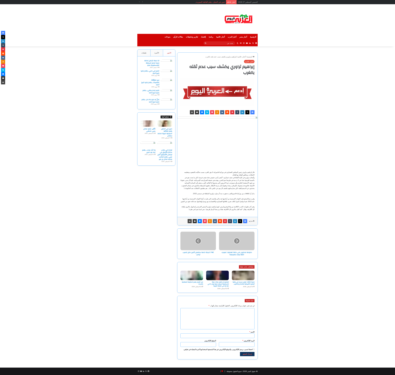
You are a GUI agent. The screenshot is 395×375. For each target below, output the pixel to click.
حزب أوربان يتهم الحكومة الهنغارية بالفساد (192, 283)
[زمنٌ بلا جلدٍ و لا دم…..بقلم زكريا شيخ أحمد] (166, 102)
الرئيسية (253, 37)
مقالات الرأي (178, 37)
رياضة (211, 37)
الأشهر (169, 53)
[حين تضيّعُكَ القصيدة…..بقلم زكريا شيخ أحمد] (166, 83)
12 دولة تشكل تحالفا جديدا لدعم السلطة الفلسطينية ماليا (151, 63)
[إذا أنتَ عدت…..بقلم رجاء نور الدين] (148, 145)
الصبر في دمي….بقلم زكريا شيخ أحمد (150, 72)
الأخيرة (157, 53)
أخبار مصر (243, 37)
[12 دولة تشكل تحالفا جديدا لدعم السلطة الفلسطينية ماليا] (166, 63)
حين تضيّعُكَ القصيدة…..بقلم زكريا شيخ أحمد (150, 82)
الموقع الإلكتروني (210, 341)
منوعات (167, 37)
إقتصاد (203, 37)
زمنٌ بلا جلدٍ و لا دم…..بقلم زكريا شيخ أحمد (150, 100)
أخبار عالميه (241, 57)
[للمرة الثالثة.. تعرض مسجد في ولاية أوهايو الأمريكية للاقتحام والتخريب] (243, 275)
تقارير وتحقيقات (192, 37)
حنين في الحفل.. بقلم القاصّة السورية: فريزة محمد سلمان (203, 2)
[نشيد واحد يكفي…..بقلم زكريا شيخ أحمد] (166, 93)
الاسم (251, 332)
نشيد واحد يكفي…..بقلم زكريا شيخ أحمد (151, 91)
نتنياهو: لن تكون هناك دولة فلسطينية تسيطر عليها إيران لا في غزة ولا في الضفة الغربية (218, 284)
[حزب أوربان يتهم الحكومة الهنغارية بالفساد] (191, 275)
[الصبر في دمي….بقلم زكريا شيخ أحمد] (166, 73)
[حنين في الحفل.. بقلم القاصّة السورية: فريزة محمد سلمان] (164, 123)
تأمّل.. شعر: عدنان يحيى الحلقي (149, 130)
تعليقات (143, 53)
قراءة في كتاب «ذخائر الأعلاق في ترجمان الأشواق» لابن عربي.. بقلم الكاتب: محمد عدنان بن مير (164, 154)
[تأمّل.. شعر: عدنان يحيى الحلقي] (148, 123)
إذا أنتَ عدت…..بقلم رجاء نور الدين (148, 151)
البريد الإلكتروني (248, 341)
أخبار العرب (232, 37)
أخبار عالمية (220, 37)
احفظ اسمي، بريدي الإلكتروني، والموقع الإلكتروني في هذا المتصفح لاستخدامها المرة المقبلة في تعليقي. (218, 349)
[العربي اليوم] (239, 19)
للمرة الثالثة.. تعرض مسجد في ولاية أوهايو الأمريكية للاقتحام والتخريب (243, 283)
